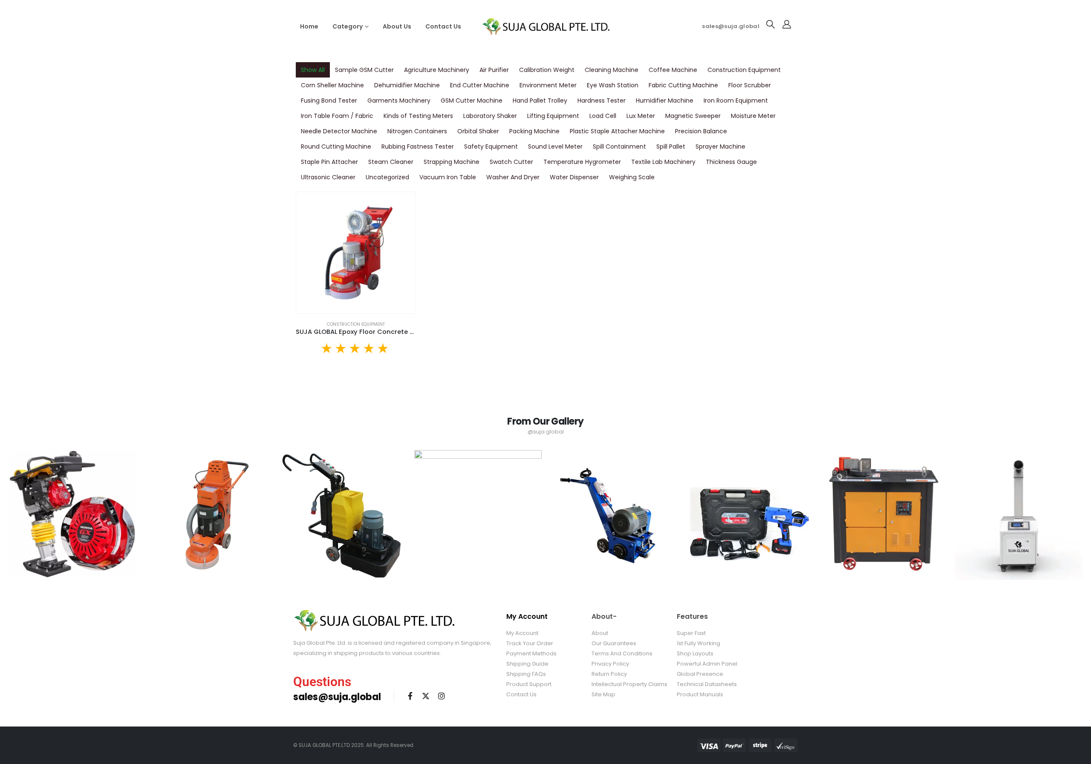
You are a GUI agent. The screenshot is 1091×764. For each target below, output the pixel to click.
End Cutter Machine (479, 85)
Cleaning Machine (611, 70)
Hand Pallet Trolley (540, 100)
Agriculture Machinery (436, 70)
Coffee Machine (673, 70)
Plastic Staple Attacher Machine (617, 131)
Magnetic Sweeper (693, 116)
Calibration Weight (546, 70)
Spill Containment (619, 146)
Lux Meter (640, 116)
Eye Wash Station (612, 85)
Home (309, 26)
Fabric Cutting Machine (683, 85)
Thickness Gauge (731, 162)
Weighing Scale (632, 177)
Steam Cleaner (390, 162)
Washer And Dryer (513, 177)
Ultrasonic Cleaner (328, 177)
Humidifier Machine (664, 100)
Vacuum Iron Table (447, 177)
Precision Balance (701, 131)
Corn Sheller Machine (332, 85)
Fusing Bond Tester (329, 100)
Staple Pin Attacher (329, 162)
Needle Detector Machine (339, 131)
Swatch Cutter (511, 162)
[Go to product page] (355, 252)
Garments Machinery (398, 100)
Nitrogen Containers (417, 131)
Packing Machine (534, 131)
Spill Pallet (670, 146)
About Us (397, 26)
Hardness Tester (601, 100)
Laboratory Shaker (490, 116)
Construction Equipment (744, 70)
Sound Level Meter (555, 146)
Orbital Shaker (478, 131)
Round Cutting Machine (336, 146)
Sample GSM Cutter (364, 70)
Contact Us (443, 26)
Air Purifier (494, 70)
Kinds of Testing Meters (418, 116)
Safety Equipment (491, 146)
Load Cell (602, 116)
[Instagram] (441, 695)
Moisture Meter (753, 116)
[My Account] (787, 24)
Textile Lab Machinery (663, 162)
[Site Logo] (545, 26)
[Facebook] (410, 695)
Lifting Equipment (553, 116)
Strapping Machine (451, 162)
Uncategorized (387, 177)
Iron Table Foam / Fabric (337, 116)
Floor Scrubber (749, 85)
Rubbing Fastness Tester (417, 146)
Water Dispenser (574, 177)
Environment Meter (548, 85)
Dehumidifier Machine (407, 85)
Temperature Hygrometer (582, 162)
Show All (313, 70)
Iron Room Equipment (736, 100)
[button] (770, 24)
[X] (425, 695)
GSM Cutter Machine (471, 100)
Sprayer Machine (720, 146)
